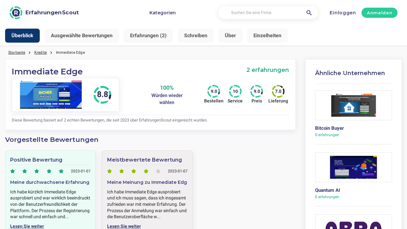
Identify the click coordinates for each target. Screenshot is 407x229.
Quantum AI (327, 190)
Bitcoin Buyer (329, 128)
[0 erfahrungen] (353, 107)
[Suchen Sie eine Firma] (309, 12)
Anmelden (379, 12)
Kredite (40, 52)
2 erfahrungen (267, 69)
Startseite (16, 52)
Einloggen (343, 13)
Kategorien (162, 13)
